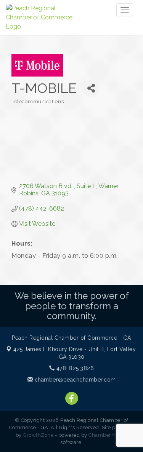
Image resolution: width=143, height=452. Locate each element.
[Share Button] (91, 88)
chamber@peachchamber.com (74, 380)
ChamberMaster (108, 435)
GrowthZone (38, 435)
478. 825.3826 (74, 368)
